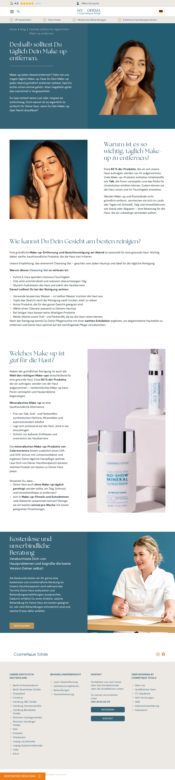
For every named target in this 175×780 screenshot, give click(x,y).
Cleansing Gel (38, 270)
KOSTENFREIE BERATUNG (20, 776)
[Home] (89, 12)
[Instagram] (157, 654)
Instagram (107, 709)
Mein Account (90, 3)
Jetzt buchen (22, 625)
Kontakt (108, 718)
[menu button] (12, 11)
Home (13, 29)
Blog (23, 29)
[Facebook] (162, 654)
